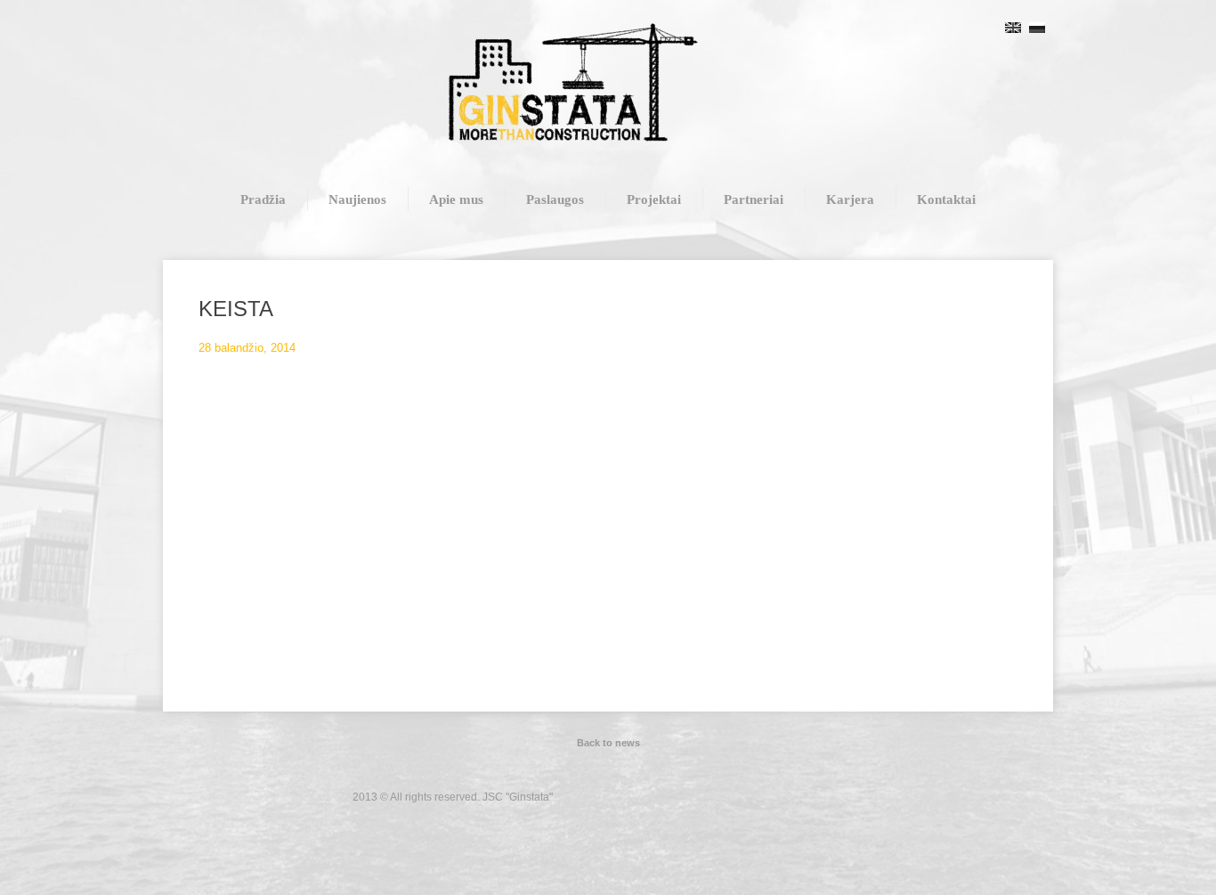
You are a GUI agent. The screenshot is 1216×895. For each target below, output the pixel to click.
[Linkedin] (881, 794)
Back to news (608, 742)
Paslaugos (555, 199)
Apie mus (456, 199)
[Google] (903, 794)
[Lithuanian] (989, 27)
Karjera (850, 199)
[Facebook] (859, 794)
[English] (1013, 27)
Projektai (654, 199)
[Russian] (1037, 27)
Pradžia (263, 199)
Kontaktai (946, 199)
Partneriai (753, 199)
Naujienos (357, 199)
